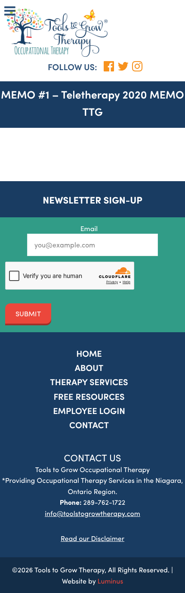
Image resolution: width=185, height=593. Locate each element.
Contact (89, 425)
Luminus (110, 581)
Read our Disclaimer (92, 538)
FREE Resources (88, 396)
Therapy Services (89, 382)
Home (89, 353)
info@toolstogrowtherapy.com (92, 513)
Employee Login (89, 411)
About (89, 367)
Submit (28, 313)
